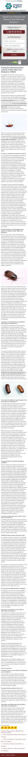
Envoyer (14, 55)
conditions (16, 49)
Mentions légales (10, 755)
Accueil (3, 755)
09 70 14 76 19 (14, 32)
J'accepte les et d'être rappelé (14, 50)
